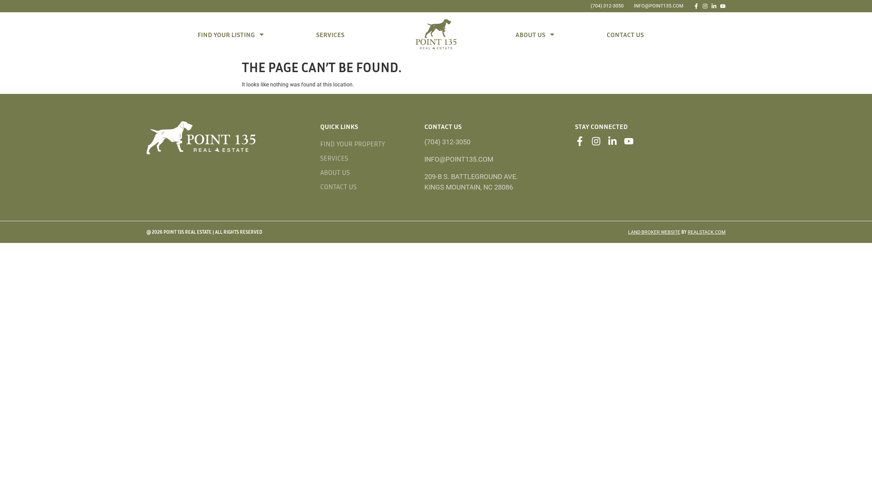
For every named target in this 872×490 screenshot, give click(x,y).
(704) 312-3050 (607, 6)
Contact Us (625, 34)
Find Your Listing (226, 34)
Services (330, 34)
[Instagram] (705, 6)
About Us (530, 34)
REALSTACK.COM (707, 232)
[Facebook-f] (696, 6)
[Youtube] (723, 6)
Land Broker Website (654, 232)
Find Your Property (352, 144)
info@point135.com (658, 6)
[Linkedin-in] (714, 6)
